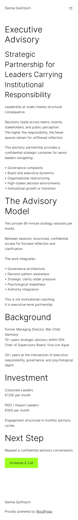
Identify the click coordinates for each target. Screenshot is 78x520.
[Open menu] (70, 8)
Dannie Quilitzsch (18, 8)
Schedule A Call (21, 463)
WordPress (44, 511)
